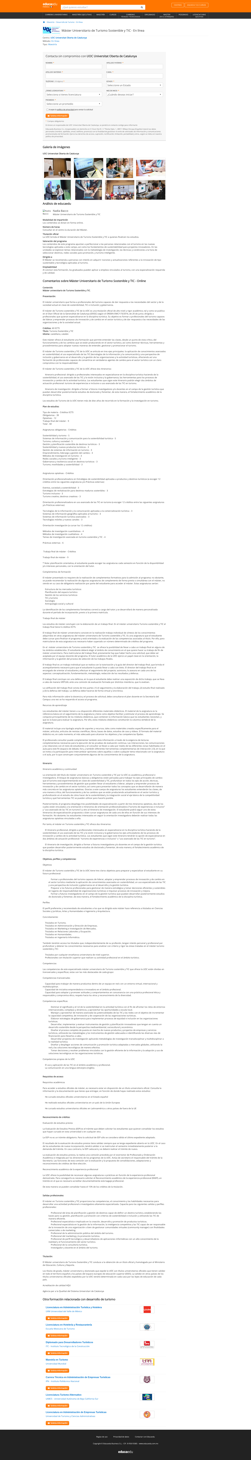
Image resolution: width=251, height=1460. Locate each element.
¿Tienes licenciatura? (54, 90)
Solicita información (58, 115)
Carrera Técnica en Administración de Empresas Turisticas (78, 1377)
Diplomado (150, 14)
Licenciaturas (199, 15)
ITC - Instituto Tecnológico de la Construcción (68, 1346)
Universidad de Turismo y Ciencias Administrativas (70, 1416)
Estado (109, 81)
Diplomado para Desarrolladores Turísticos (69, 1342)
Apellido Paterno (114, 63)
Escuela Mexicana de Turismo (60, 1328)
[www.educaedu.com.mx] (125, 1451)
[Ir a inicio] (44, 22)
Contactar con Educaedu (145, 1436)
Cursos (113, 14)
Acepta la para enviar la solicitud (71, 109)
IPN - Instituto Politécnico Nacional (62, 1381)
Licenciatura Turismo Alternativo (63, 1395)
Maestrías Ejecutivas (82, 14)
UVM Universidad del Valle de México (64, 1311)
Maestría (100, 14)
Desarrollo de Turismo (65, 22)
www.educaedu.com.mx (148, 1443)
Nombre (49, 63)
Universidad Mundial (56, 1363)
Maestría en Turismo (57, 1359)
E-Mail (109, 72)
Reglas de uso (101, 1436)
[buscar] (142, 7)
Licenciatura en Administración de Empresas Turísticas (76, 1412)
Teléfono (54, 81)
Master (167, 15)
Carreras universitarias (56, 14)
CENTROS (178, 5)
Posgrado (183, 14)
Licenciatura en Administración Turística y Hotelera (74, 1307)
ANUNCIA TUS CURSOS (196, 5)
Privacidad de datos (121, 1436)
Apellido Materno (53, 72)
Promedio (50, 100)
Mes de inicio (111, 90)
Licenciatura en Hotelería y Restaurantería (69, 1325)
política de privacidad (65, 109)
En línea (79, 22)
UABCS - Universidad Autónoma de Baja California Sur (72, 1398)
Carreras (130, 15)
